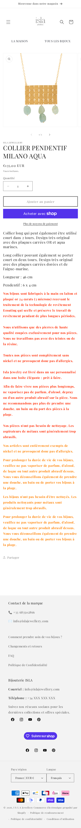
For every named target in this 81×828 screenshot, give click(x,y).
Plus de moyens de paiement (40, 223)
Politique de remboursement (47, 812)
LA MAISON (19, 41)
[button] (8, 22)
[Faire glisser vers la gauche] (31, 134)
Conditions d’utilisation (60, 819)
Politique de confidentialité (27, 819)
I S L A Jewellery (23, 807)
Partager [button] (13, 557)
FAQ (11, 656)
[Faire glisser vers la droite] (49, 134)
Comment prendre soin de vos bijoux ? (35, 637)
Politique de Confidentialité (27, 665)
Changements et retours (25, 646)
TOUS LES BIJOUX (58, 41)
